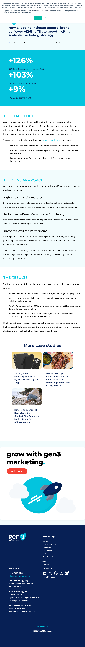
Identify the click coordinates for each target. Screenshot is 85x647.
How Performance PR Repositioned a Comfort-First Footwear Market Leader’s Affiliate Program (26, 416)
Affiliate (45, 541)
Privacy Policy (42, 626)
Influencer (46, 547)
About (45, 561)
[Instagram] (61, 573)
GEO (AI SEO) (47, 556)
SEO (44, 553)
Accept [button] (38, 18)
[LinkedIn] (44, 573)
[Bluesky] (67, 573)
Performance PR (49, 544)
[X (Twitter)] (50, 573)
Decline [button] (47, 18)
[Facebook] (56, 573)
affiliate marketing (51, 140)
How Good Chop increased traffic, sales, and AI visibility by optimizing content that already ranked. (58, 379)
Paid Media (47, 550)
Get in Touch (17, 471)
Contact (45, 564)
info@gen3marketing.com (19, 576)
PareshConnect (48, 577)
